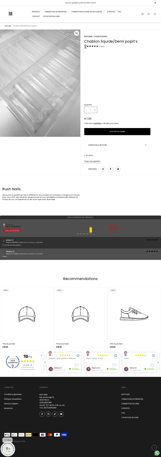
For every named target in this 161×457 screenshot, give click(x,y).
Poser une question (92, 161)
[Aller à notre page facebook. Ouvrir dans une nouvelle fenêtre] (42, 414)
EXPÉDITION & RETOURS (97, 145)
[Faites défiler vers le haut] (154, 447)
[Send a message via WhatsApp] (157, 453)
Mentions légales (11, 403)
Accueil (8, 26)
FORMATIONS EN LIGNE (130, 403)
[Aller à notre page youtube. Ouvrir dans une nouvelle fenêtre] (61, 414)
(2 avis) (101, 46)
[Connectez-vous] (142, 14)
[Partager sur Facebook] (110, 169)
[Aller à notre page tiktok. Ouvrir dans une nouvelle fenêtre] (54, 414)
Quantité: (88, 105)
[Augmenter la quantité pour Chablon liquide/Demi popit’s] (95, 110)
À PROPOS (126, 408)
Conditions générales (13, 394)
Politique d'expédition (13, 399)
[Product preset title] (27, 314)
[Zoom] (76, 33)
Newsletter (8, 408)
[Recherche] (148, 14)
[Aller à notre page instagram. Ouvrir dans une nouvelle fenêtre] (48, 414)
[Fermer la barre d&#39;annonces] (155, 2)
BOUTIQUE (126, 394)
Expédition (97, 123)
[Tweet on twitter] (118, 169)
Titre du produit (8, 344)
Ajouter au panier (117, 131)
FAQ (123, 413)
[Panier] (154, 14)
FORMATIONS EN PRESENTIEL (132, 399)
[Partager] (103, 169)
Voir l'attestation (12, 231)
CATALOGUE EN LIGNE (130, 417)
